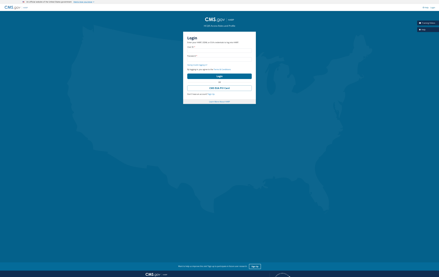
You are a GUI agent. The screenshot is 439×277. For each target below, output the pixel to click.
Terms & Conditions (222, 69)
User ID (191, 47)
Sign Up (211, 94)
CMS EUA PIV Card (219, 88)
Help (426, 7)
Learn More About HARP (219, 101)
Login (432, 7)
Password (192, 56)
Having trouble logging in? (197, 65)
